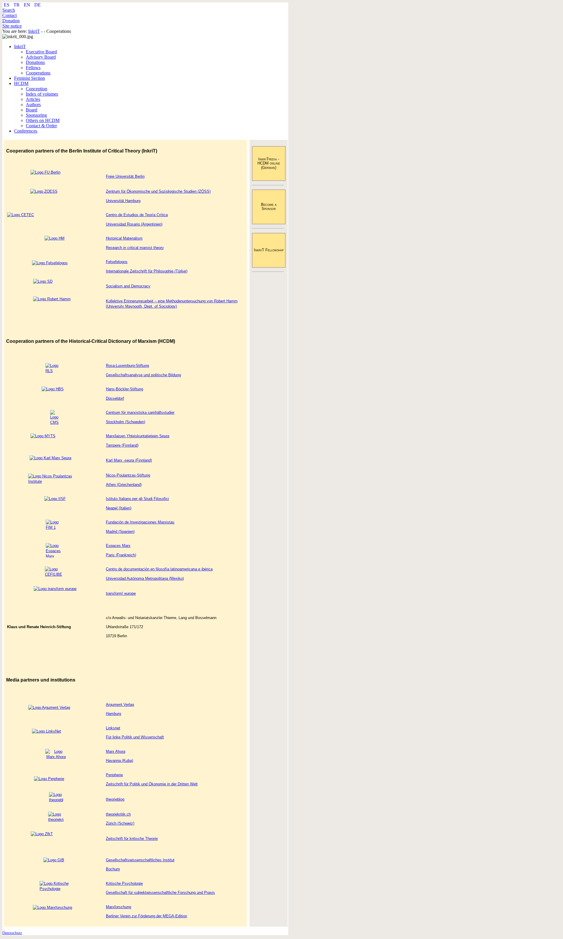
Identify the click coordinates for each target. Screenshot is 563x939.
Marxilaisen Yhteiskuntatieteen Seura (137, 436)
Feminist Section (29, 78)
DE (37, 4)
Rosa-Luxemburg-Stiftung (127, 365)
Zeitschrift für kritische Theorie (132, 838)
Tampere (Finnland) (122, 445)
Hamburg (113, 713)
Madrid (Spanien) (120, 531)
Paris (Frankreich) (121, 555)
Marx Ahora (115, 751)
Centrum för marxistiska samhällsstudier (140, 412)
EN (27, 4)
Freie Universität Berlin (125, 176)
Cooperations (38, 72)
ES (7, 4)
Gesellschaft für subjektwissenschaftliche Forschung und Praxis (160, 892)
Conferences (25, 130)
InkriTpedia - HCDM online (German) (268, 163)
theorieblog (115, 799)
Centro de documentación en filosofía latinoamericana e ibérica (159, 569)
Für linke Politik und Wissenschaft (135, 737)
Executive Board (41, 51)
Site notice (12, 25)
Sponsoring (36, 115)
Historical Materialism (124, 238)
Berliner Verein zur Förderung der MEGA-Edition (146, 916)
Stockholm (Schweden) (125, 422)
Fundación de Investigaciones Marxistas (140, 522)
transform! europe (121, 593)
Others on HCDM (43, 120)
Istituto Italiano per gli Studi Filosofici (137, 498)
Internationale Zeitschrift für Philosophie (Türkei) (146, 271)
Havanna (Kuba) (119, 760)
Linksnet (113, 728)
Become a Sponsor (269, 206)
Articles (33, 99)
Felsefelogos (117, 262)
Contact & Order (41, 125)
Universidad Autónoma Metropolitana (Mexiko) (145, 578)
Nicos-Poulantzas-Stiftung (128, 475)
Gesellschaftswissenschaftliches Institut (140, 860)
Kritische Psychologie (124, 883)
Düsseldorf (115, 398)
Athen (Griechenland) (124, 484)
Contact (9, 15)
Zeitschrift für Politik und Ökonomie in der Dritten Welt (152, 784)
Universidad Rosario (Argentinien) (134, 224)
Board (31, 109)
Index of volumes (42, 93)
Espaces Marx (118, 545)
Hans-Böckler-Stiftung (124, 389)
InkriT (20, 46)
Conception (36, 88)
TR (17, 4)
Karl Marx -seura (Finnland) (129, 460)
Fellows (33, 67)
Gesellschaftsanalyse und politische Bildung (143, 375)
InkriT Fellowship (269, 250)
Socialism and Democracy (128, 286)
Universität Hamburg (123, 201)
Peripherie (114, 775)
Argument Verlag (120, 704)
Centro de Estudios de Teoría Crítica (137, 215)
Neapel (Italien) (118, 508)
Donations (35, 62)
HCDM (21, 83)
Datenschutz (12, 932)
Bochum (113, 869)
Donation (11, 20)
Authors (33, 104)
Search (8, 10)
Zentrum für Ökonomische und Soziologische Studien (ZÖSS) (158, 191)
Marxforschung (118, 907)
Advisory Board (41, 57)
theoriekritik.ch (118, 814)
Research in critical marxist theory (135, 247)
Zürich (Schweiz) (120, 823)
